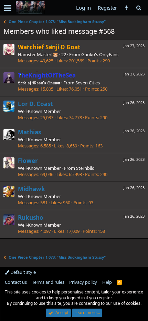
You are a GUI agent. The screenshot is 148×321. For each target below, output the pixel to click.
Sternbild (85, 168)
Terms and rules (48, 282)
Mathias (29, 132)
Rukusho (30, 217)
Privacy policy (83, 282)
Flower (28, 161)
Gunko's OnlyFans (99, 54)
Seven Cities (87, 83)
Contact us (16, 282)
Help (107, 282)
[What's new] (126, 7)
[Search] (139, 7)
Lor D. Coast (35, 104)
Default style (22, 272)
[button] (7, 8)
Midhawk (31, 189)
